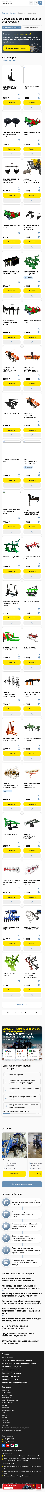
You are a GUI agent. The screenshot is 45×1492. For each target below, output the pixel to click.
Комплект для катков (10, 1379)
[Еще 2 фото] (12, 261)
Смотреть (14, 1174)
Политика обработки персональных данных (15, 1428)
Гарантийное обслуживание (10, 1400)
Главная (5, 13)
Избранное (5, 1407)
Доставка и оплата (7, 1395)
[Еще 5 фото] (12, 75)
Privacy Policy (37, 1483)
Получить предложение (16, 48)
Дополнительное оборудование (14, 1382)
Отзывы (4, 1418)
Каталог (13, 13)
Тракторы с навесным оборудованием (17, 1360)
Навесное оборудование (11, 1373)
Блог (3, 1413)
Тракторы (5, 1354)
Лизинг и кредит (7, 1397)
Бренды (4, 1405)
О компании (5, 1390)
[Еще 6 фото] (32, 75)
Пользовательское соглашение (11, 1430)
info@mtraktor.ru (8, 1442)
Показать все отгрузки (22, 1184)
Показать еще (22, 1005)
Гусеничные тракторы (10, 1370)
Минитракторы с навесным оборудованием (19, 1363)
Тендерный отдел (7, 1402)
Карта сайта (5, 1425)
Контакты (5, 1420)
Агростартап (6, 1423)
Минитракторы (7, 1357)
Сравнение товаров (8, 1410)
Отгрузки (4, 1415)
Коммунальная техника (11, 1376)
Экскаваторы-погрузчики (11, 1367)
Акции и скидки (6, 1392)
